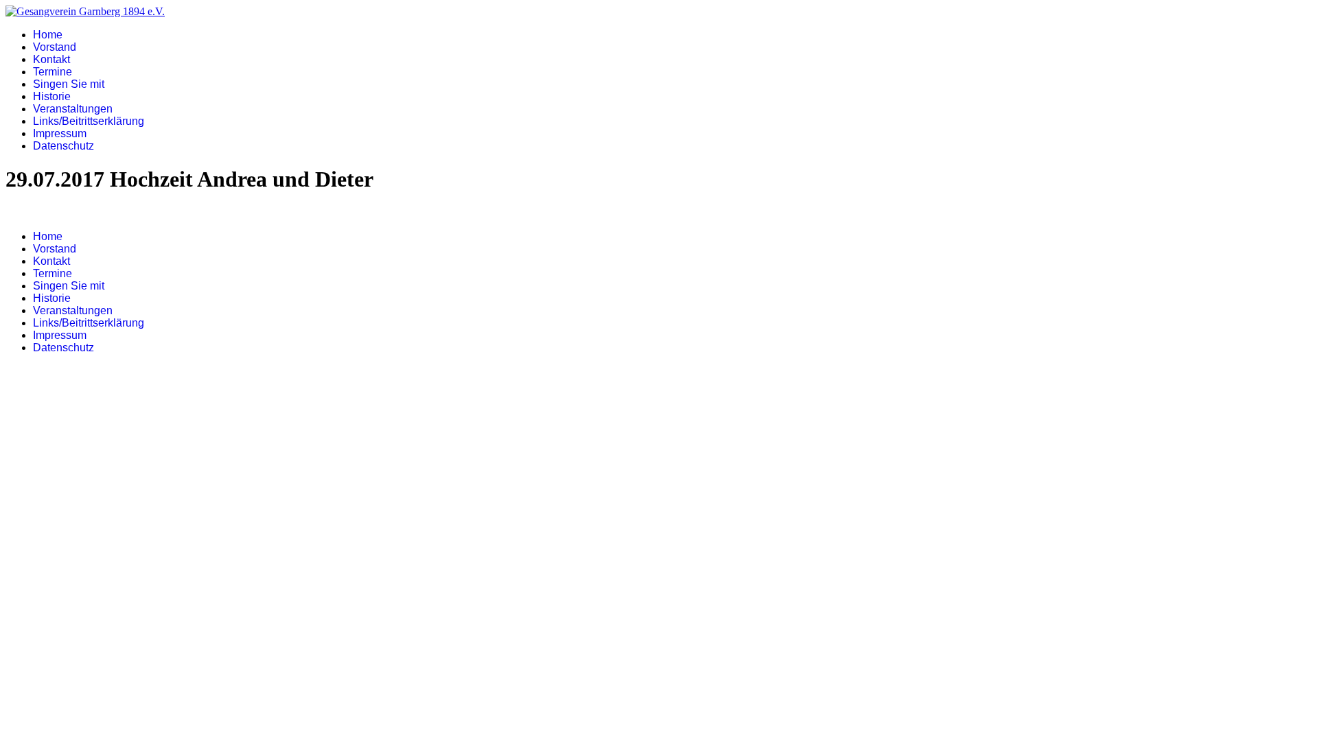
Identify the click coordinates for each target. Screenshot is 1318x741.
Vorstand (54, 47)
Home (47, 34)
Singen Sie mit (68, 84)
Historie (52, 96)
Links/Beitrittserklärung (88, 121)
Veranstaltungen (73, 109)
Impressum (59, 133)
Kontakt (51, 59)
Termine (52, 72)
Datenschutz (63, 146)
